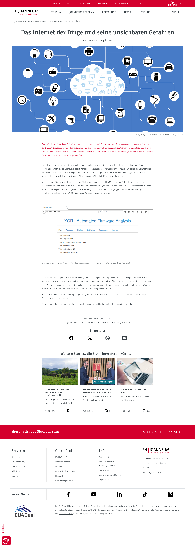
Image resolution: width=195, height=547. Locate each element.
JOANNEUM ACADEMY (82, 12)
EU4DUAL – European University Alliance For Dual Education (113, 510)
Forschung (116, 322)
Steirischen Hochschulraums (103, 506)
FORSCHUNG (109, 12)
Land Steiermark (66, 513)
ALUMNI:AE (103, 3)
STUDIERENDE (86, 3)
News (127, 12)
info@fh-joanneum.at (152, 472)
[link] (25, 457)
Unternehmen (121, 3)
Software (126, 322)
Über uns (144, 12)
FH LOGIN (138, 3)
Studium (56, 12)
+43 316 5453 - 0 (150, 467)
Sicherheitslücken (77, 322)
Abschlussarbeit (104, 322)
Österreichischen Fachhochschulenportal (153, 506)
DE (181, 3)
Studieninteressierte (63, 3)
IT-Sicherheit (91, 322)
